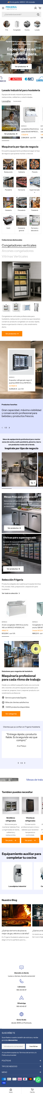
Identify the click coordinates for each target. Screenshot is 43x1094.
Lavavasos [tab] (17, 101)
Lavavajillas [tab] (6, 101)
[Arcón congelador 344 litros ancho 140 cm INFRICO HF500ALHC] (16, 608)
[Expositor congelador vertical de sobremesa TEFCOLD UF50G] (26, 307)
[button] (20, 70)
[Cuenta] (35, 8)
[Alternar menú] (3, 8)
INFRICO (24, 126)
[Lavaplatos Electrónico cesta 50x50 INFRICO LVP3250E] (30, 114)
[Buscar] (38, 14)
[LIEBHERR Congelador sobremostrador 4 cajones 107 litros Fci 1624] (16, 307)
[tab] (19, 245)
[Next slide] (27, 70)
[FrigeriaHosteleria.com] (12, 79)
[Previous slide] (16, 70)
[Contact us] (38, 1080)
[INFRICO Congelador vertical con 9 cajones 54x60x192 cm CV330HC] (36, 307)
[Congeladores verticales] (21, 281)
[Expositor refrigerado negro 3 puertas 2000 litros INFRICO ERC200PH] (21, 362)
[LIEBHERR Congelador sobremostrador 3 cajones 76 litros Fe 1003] (6, 307)
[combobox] (21, 14)
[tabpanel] (21, 320)
